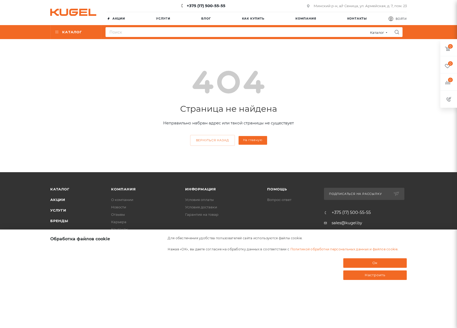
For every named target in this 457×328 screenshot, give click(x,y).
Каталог (60, 189)
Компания (123, 189)
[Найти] (397, 32)
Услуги (58, 210)
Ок (375, 263)
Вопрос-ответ (279, 200)
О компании (122, 200)
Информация (200, 189)
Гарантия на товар (201, 214)
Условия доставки (201, 207)
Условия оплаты (199, 200)
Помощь (277, 189)
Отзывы (118, 214)
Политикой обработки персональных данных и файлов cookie (344, 249)
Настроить (375, 275)
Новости (118, 207)
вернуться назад (212, 140)
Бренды (59, 221)
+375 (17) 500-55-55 (205, 5)
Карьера (118, 222)
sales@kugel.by (347, 222)
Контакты (119, 229)
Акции (57, 200)
